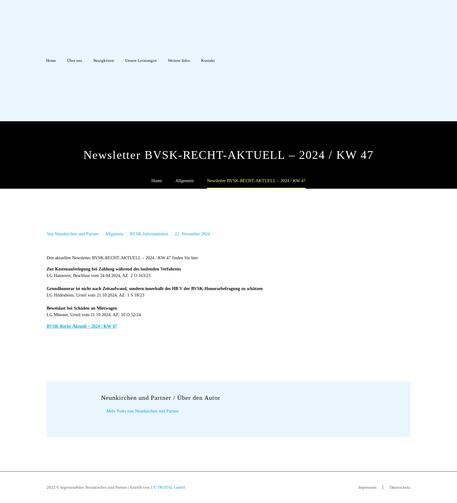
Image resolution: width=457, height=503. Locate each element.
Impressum (367, 487)
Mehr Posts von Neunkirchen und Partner (142, 411)
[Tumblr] (78, 350)
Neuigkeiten (103, 60)
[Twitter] (60, 350)
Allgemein (114, 234)
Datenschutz (400, 487)
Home (51, 60)
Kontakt (208, 60)
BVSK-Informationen (149, 234)
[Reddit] (97, 350)
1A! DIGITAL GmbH (167, 487)
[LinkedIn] (87, 350)
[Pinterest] (69, 350)
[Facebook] (50, 350)
